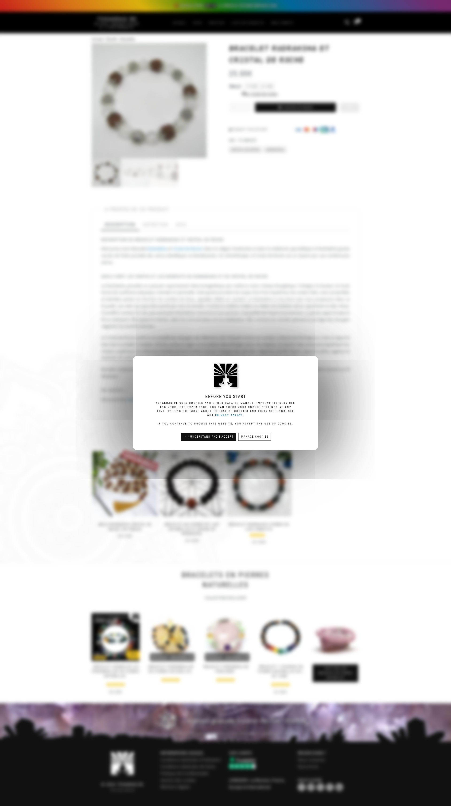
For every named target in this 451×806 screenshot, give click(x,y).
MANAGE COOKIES (254, 436)
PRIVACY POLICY (228, 415)
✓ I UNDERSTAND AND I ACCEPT (209, 436)
